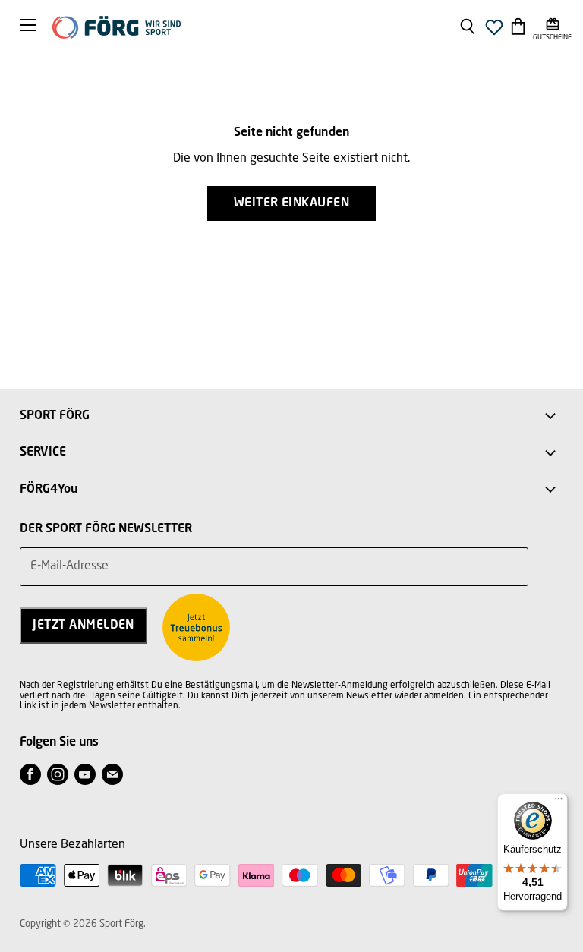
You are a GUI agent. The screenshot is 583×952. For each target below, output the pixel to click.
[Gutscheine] (552, 26)
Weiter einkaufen (292, 203)
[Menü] (559, 802)
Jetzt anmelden (83, 625)
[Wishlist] (494, 31)
